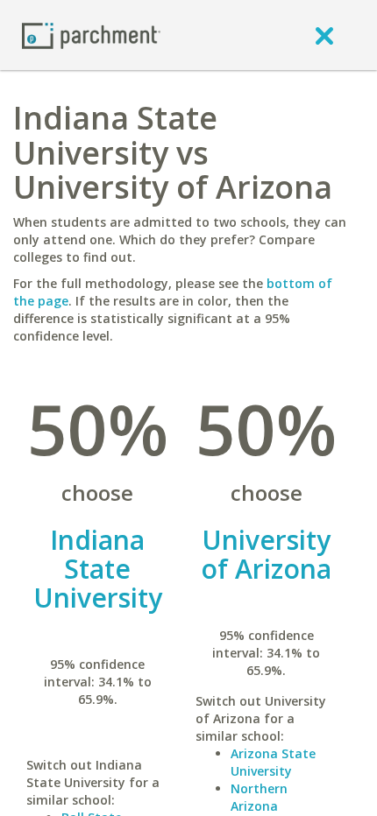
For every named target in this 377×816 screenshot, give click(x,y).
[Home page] (91, 34)
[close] (324, 35)
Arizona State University (273, 762)
